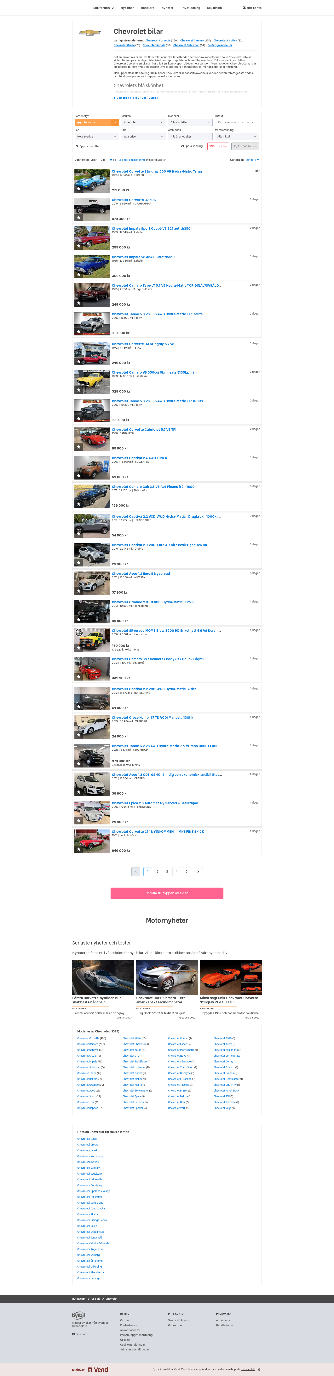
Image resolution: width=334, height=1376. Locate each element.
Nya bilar (127, 7)
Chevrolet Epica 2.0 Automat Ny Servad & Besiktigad (155, 803)
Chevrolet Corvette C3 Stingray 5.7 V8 (143, 343)
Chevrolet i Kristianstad (91, 1232)
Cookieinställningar (132, 1344)
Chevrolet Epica (132, 1096)
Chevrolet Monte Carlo (181, 1050)
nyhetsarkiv (218, 952)
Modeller (173, 116)
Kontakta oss (128, 1325)
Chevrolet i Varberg (88, 1255)
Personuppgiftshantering (136, 1335)
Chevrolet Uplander (134, 1067)
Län (77, 130)
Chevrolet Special (133, 1108)
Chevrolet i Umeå (87, 1150)
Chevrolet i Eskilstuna (89, 1197)
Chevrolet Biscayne (179, 1073)
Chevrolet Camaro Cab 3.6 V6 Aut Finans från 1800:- (154, 486)
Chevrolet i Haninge (88, 1278)
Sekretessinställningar (134, 1349)
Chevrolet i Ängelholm (90, 1249)
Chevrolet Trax (85, 1102)
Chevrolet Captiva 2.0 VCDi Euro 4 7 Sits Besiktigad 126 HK (159, 544)
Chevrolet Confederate (227, 1056)
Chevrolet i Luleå (87, 1139)
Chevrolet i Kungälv (88, 1168)
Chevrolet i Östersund (90, 1261)
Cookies (125, 1340)
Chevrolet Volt (176, 1108)
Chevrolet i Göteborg (89, 1185)
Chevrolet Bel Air (87, 1079)
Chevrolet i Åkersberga (90, 1272)
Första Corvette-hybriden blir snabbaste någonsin (96, 1000)
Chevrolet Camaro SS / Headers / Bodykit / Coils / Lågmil (158, 659)
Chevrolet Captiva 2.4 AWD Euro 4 (139, 458)
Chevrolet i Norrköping (90, 1156)
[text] (77, 8)
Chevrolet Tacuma (178, 1085)
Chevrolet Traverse (225, 1102)
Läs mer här (248, 1369)
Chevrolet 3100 (223, 1038)
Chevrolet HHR (176, 1102)
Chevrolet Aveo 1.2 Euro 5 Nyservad (141, 573)
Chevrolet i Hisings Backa (92, 1220)
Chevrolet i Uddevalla (89, 1179)
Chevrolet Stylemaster (136, 1090)
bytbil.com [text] (78, 1316)
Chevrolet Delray (223, 1061)
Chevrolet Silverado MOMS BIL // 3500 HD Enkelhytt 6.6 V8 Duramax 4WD (171, 630)
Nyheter (167, 7)
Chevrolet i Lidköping (89, 1267)
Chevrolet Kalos (132, 1050)
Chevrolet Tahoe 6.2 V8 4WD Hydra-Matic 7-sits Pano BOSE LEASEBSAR (169, 746)
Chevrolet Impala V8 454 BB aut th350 (143, 257)
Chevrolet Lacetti (178, 1044)
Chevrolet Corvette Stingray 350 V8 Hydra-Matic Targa (157, 171)
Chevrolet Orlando (88, 1085)
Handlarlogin (224, 1325)
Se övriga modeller (220, 45)
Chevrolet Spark (86, 1096)
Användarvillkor (130, 1330)
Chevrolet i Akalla (87, 1214)
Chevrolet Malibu (132, 1079)
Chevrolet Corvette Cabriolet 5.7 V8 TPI (144, 429)
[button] (78, 189)
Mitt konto (254, 7)
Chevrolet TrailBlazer (135, 1061)
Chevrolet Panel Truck (226, 1090)
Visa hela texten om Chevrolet (137, 98)
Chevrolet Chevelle (134, 1044)
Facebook (82, 1334)
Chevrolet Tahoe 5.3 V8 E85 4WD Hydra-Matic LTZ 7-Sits (157, 314)
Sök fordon (101, 7)
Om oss (124, 1320)
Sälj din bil (214, 7)
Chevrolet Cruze (124, 45)
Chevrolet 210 (131, 1056)
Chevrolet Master (133, 1085)
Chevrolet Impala (154, 45)
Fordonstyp (82, 116)
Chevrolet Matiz (132, 1038)
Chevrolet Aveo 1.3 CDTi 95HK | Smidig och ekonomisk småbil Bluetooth (170, 774)
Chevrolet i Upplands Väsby (93, 1191)
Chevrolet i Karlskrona (90, 1203)
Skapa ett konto (178, 1320)
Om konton (175, 1325)
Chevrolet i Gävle (87, 1226)
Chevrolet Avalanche (226, 1050)
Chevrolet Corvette (158, 40)
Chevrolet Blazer (177, 1090)
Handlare (147, 7)
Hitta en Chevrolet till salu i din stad (103, 1131)
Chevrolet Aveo (86, 1090)
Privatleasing (190, 7)
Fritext (219, 116)
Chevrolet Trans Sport (181, 1067)
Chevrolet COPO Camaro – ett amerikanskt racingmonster (160, 1000)
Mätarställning (224, 130)
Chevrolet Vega (222, 1108)
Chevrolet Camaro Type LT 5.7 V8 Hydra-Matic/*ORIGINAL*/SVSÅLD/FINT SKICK (175, 285)
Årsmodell (174, 130)
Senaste (251, 160)
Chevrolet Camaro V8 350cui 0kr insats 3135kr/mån (154, 372)
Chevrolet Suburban (186, 45)
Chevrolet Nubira (132, 1073)
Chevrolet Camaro (192, 40)
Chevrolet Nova (177, 1056)
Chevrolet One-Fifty (225, 1085)
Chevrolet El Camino (180, 1079)
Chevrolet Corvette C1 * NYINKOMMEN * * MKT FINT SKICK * (159, 831)
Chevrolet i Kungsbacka (91, 1208)
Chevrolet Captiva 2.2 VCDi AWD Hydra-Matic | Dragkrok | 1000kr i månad (172, 516)
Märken (126, 116)
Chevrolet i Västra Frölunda (93, 1243)
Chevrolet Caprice (87, 1108)
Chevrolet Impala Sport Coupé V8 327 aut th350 (151, 228)
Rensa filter (219, 146)
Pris (124, 130)
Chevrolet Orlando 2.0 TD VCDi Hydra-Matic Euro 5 (153, 602)
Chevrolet (102, 1031)
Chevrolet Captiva (225, 40)
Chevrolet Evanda (224, 1073)
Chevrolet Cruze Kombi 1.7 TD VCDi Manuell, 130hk (152, 717)
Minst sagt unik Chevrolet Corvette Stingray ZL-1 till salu (229, 1000)
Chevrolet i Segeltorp (89, 1174)
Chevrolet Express (133, 1102)
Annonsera (223, 1320)
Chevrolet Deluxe (178, 1096)
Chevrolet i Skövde (88, 1162)
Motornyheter (167, 920)
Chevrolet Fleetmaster (226, 1079)
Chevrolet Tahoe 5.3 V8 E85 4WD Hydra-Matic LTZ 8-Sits (157, 401)
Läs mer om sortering (132, 160)
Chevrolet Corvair (178, 1038)
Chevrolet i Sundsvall (89, 1237)
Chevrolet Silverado (179, 1061)
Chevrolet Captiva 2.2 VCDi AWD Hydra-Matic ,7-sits (154, 689)
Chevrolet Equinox (224, 1067)
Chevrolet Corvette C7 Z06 (134, 199)
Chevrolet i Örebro (88, 1145)
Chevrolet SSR (222, 1096)
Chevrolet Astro (223, 1044)
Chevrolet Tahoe (86, 1073)
